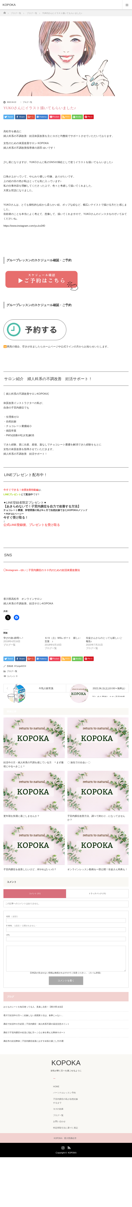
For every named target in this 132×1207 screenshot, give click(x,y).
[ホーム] (4, 12)
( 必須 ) (12, 916)
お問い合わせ (59, 1121)
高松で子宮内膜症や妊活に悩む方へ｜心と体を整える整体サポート (34, 1032)
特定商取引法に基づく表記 (65, 1128)
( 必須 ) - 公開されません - (21, 926)
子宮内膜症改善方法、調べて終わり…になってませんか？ (96, 818)
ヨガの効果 (58, 1109)
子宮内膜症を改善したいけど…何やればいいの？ (29, 869)
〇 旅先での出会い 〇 (78, 762)
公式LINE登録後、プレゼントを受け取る (31, 525)
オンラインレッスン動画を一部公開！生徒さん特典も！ (97, 869)
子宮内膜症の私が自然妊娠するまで (65, 1101)
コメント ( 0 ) (35, 893)
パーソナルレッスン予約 (64, 1093)
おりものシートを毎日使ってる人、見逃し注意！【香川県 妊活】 (33, 1007)
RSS (68, 1147)
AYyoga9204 (20, 666)
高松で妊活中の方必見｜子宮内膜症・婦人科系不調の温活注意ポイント (36, 1024)
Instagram (62, 1147)
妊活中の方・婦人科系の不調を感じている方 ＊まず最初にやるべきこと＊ (33, 764)
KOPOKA (9, 5)
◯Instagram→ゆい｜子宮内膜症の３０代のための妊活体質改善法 (41, 570)
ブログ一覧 (27, 102)
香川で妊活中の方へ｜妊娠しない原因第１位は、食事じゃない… (33, 1015)
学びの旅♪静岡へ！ (13, 638)
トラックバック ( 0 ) (97, 893)
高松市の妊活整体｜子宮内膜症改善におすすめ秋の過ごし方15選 (33, 1041)
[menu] (127, 5)
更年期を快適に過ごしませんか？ (21, 816)
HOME (56, 1086)
